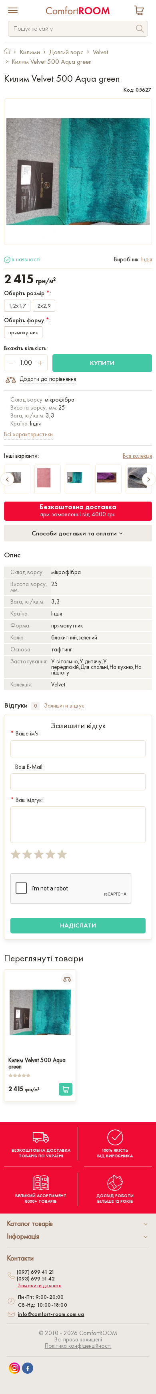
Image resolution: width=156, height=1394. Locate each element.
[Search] (140, 30)
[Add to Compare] (67, 979)
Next (149, 479)
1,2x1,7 (17, 305)
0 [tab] (35, 705)
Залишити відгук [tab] (64, 705)
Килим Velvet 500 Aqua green (37, 1063)
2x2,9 (44, 305)
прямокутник (23, 332)
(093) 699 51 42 (36, 1278)
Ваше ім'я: (25, 733)
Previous (7, 479)
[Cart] (141, 11)
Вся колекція (137, 456)
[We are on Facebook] (27, 1368)
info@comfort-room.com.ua (51, 1314)
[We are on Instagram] (14, 1368)
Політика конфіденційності (78, 1346)
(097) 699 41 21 (35, 1271)
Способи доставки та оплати (75, 533)
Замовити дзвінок (40, 1285)
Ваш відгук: (26, 800)
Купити (102, 363)
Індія (146, 259)
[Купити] (65, 1089)
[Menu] (13, 11)
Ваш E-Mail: (29, 767)
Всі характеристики (28, 434)
